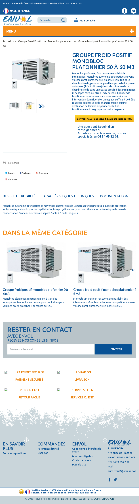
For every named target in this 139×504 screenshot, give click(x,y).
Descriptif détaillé (19, 196)
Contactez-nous (81, 460)
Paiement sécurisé (48, 448)
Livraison (42, 452)
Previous (5, 107)
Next (42, 107)
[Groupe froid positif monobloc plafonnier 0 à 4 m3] (36, 263)
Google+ (43, 173)
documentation (114, 196)
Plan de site (79, 464)
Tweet (10, 173)
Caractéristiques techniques (67, 196)
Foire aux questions (14, 453)
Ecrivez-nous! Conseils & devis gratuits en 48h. (104, 119)
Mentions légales (82, 456)
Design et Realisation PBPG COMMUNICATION (87, 498)
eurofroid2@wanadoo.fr (123, 471)
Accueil (7, 41)
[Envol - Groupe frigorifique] (17, 20)
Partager (26, 173)
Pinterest (12, 179)
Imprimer (13, 163)
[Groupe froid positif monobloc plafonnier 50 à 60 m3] (15, 105)
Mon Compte (87, 20)
